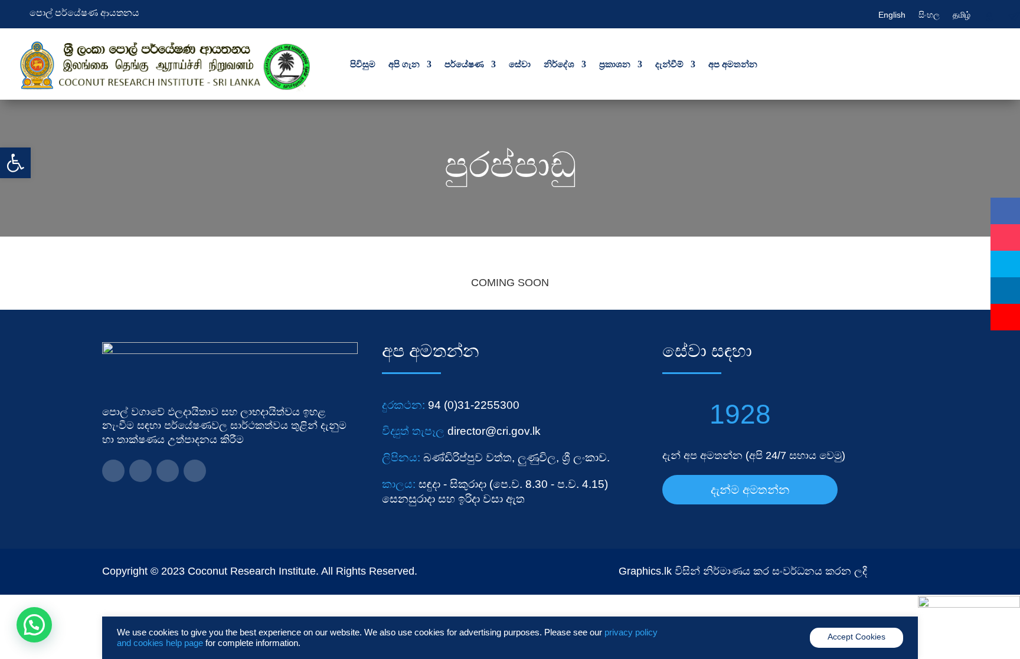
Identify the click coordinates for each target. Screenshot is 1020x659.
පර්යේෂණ (464, 64)
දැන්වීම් (669, 64)
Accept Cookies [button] (856, 636)
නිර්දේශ (559, 64)
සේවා (520, 64)
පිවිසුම (362, 64)
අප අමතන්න (732, 64)
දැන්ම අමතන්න (750, 489)
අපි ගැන (404, 64)
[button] (15, 162)
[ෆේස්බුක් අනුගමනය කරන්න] (113, 471)
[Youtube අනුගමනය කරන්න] (195, 471)
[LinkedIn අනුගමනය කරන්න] (140, 471)
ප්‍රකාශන (614, 64)
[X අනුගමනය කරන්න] (167, 471)
